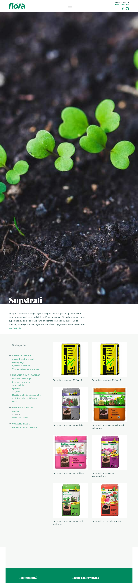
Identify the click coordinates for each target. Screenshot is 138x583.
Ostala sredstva (20, 418)
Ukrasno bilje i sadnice (26, 375)
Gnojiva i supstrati (23, 407)
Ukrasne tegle (21, 424)
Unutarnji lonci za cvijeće (24, 427)
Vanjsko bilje (18, 385)
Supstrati (16, 414)
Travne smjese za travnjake (25, 369)
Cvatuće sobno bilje (21, 379)
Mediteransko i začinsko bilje (26, 395)
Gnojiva (15, 411)
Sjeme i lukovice (21, 355)
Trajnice (16, 392)
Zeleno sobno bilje (21, 382)
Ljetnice (16, 388)
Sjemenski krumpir (21, 366)
